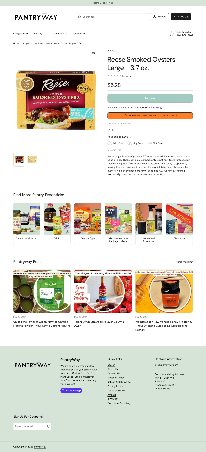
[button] (181, 16)
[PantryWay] (35, 17)
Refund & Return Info (119, 381)
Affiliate (111, 394)
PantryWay (40, 446)
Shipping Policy (115, 377)
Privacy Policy (115, 386)
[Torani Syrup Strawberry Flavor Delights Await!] (103, 291)
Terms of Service (116, 390)
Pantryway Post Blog (118, 403)
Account (162, 16)
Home (16, 43)
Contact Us (113, 373)
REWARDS (112, 399)
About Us (112, 369)
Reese (110, 50)
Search (111, 364)
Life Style (38, 43)
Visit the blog (184, 262)
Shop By (27, 43)
